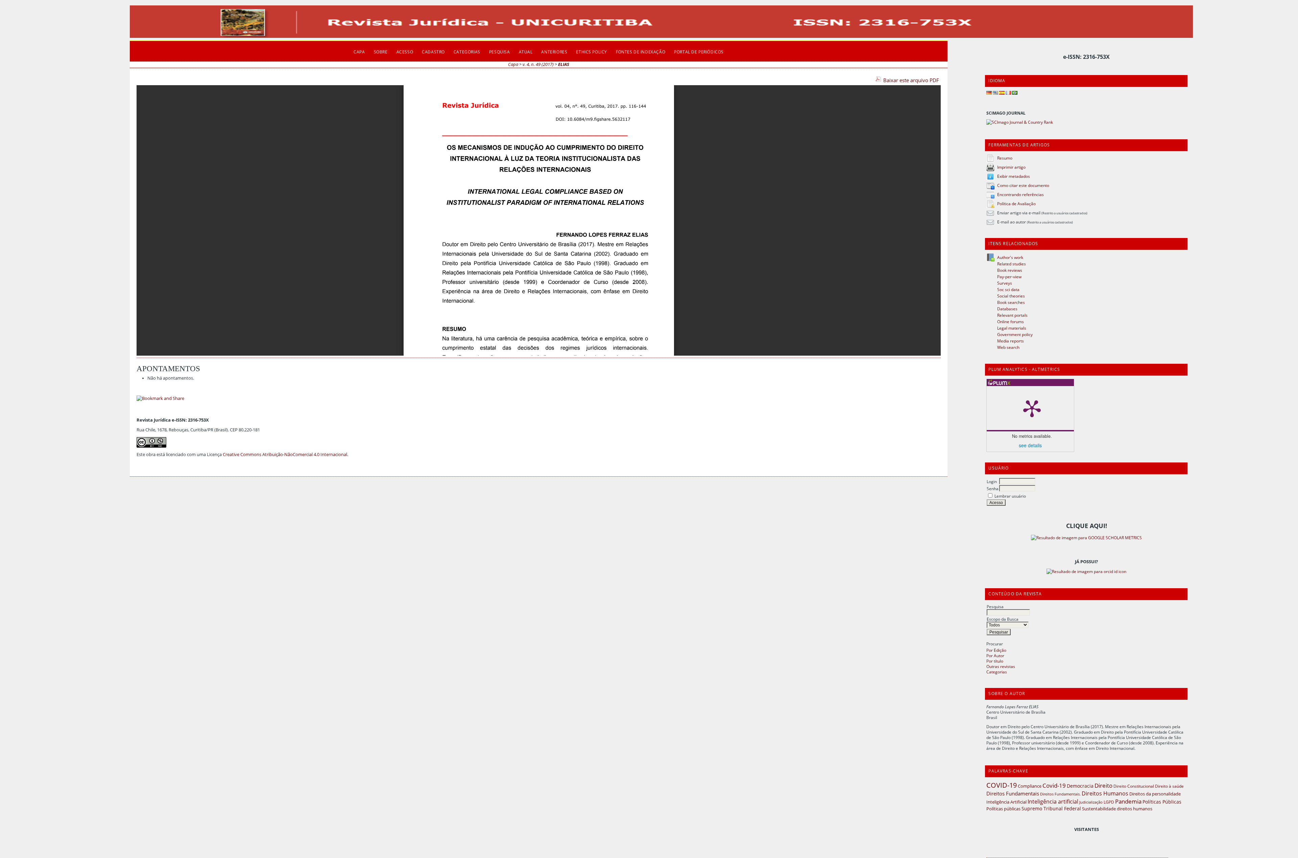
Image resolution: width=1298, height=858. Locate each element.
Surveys (1004, 283)
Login (992, 481)
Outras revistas (1000, 666)
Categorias (996, 671)
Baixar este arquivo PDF (911, 80)
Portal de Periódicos (699, 51)
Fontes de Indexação (640, 51)
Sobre (381, 51)
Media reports (1010, 340)
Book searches (1011, 302)
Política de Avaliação (1016, 203)
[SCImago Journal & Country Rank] (1019, 122)
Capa (359, 51)
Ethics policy (591, 51)
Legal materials (1011, 328)
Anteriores (554, 51)
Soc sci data (1008, 289)
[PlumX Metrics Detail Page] (1032, 408)
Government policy (1015, 334)
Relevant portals (1012, 315)
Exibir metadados (1013, 176)
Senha (993, 488)
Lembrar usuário (1010, 496)
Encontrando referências (1020, 194)
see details (1030, 445)
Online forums (1010, 321)
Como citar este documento (1023, 185)
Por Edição (996, 650)
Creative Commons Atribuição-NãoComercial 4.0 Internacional (285, 454)
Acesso (404, 51)
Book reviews (1009, 270)
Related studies (1011, 263)
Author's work (1010, 257)
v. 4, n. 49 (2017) (538, 64)
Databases (1007, 308)
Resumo (1004, 158)
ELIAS (563, 64)
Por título (994, 661)
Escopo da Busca (1002, 619)
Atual (526, 51)
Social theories (1011, 296)
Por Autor (995, 655)
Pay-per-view (1009, 276)
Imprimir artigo (1011, 167)
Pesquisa (995, 606)
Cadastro (433, 51)
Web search (1008, 347)
